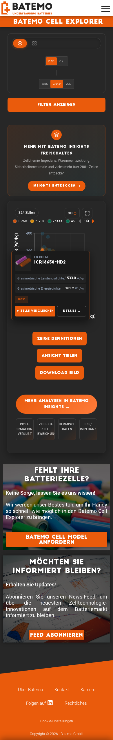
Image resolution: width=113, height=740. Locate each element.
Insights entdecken (54, 185)
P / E (51, 61)
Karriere (88, 689)
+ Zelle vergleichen (35, 311)
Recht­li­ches (76, 703)
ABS (45, 83)
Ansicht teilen (59, 356)
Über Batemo (30, 689)
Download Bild (59, 373)
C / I (62, 61)
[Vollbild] (87, 213)
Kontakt (61, 689)
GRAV (57, 83)
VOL (68, 83)
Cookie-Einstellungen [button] (56, 721)
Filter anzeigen (56, 105)
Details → (72, 311)
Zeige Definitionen (59, 339)
